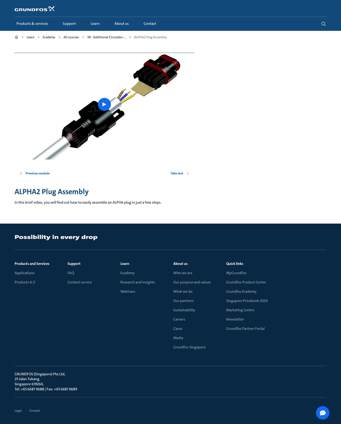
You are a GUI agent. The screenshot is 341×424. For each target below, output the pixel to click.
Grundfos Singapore (189, 347)
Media (178, 337)
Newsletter (235, 319)
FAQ (71, 272)
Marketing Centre (240, 310)
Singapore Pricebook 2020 (247, 300)
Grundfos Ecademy (241, 291)
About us (180, 263)
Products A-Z (25, 282)
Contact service (80, 282)
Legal (18, 410)
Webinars (127, 291)
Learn (124, 263)
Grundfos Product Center (246, 282)
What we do (183, 291)
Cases (177, 328)
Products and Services (32, 263)
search (323, 24)
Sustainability (184, 310)
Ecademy (127, 272)
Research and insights (137, 282)
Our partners (183, 300)
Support (74, 263)
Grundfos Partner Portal (245, 328)
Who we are (182, 272)
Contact (34, 410)
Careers (179, 319)
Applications (25, 272)
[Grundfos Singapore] (16, 37)
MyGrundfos (236, 272)
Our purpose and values (192, 282)
